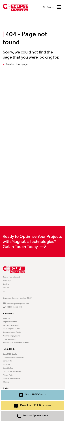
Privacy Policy (8, 375)
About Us (6, 318)
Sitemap (6, 382)
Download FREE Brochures (13, 357)
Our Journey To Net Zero (12, 371)
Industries (6, 364)
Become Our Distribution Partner (16, 343)
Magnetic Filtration (10, 321)
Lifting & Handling (9, 339)
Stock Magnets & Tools (11, 329)
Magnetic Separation (11, 325)
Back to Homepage (16, 64)
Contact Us (7, 361)
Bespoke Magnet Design (12, 332)
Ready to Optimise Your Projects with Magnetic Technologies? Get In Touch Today (32, 241)
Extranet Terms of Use (11, 378)
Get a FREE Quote (10, 354)
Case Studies (8, 368)
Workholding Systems (11, 336)
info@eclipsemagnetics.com (18, 303)
